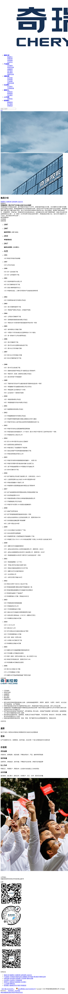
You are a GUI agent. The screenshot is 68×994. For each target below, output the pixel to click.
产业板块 (6, 976)
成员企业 (20, 992)
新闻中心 (6, 982)
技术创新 (10, 78)
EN (1, 110)
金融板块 (10, 69)
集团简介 (10, 57)
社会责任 (10, 86)
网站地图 (3, 992)
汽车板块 (10, 65)
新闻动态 (10, 91)
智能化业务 (10, 74)
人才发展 (6, 983)
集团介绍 (6, 975)
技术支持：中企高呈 (14, 990)
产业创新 (10, 81)
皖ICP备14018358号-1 (8, 989)
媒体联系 (10, 102)
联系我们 (6, 985)
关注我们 (10, 95)
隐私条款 (9, 992)
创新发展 (6, 978)
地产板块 (10, 71)
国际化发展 (10, 83)
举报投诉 (10, 105)
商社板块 (10, 72)
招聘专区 (10, 98)
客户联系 (10, 104)
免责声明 (14, 992)
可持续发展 (10, 88)
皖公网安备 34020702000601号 (27, 989)
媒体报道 (10, 93)
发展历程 (10, 58)
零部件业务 (10, 67)
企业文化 (10, 62)
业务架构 (10, 60)
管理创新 (10, 79)
